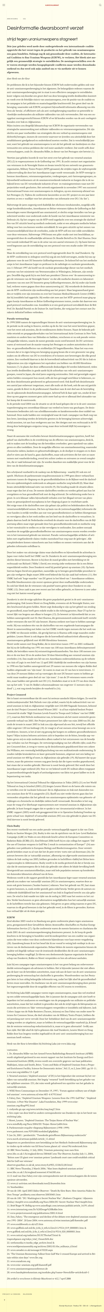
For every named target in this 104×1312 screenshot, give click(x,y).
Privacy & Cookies (11, 1294)
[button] (4, 5)
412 (24, 19)
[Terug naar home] (52, 5)
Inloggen (27, 1294)
